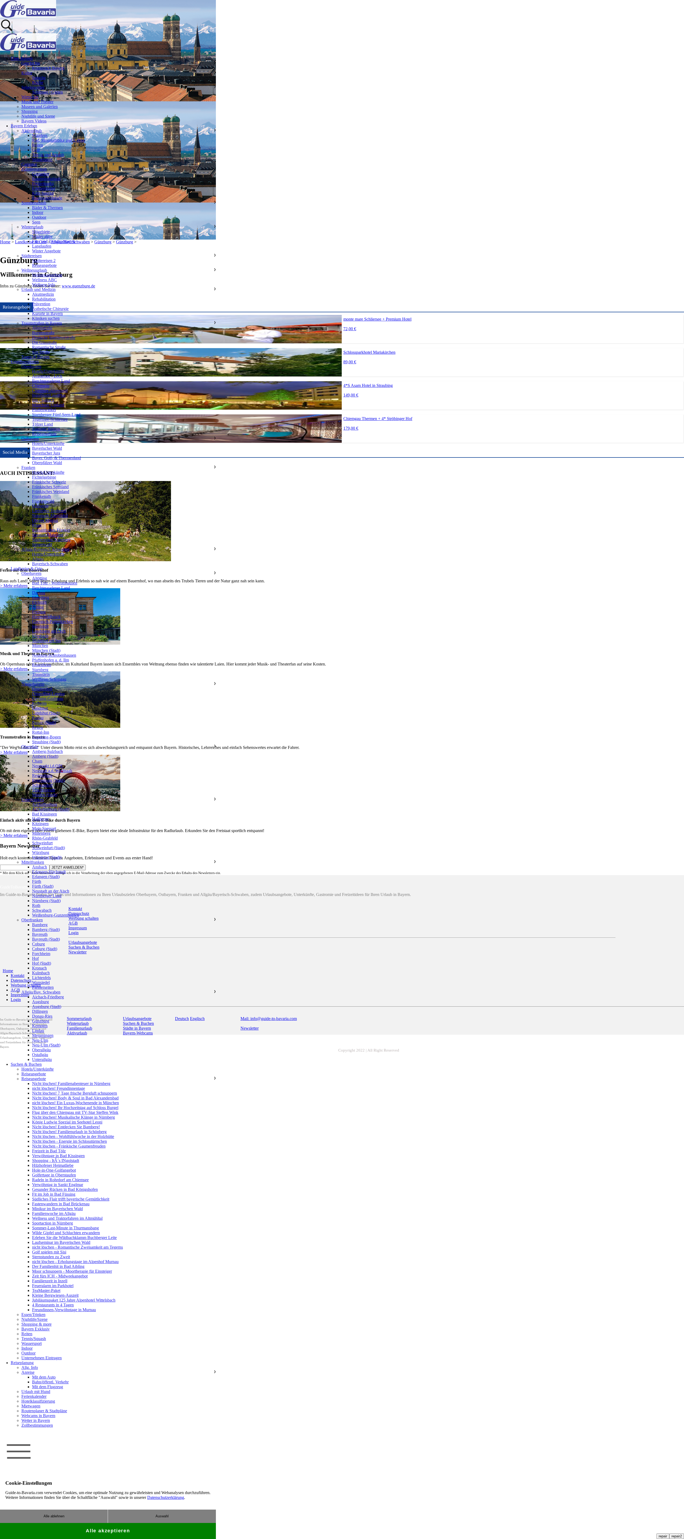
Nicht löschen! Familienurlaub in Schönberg (69, 1131)
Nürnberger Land (46, 896)
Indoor (37, 212)
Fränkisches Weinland (50, 491)
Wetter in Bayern (35, 1420)
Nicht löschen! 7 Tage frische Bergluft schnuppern (74, 1093)
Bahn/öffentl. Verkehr (50, 1382)
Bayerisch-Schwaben (50, 563)
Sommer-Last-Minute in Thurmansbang (65, 1228)
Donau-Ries (42, 1016)
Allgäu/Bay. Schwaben (40, 992)
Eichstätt (39, 602)
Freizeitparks (43, 183)
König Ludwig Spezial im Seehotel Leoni (67, 1122)
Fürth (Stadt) (42, 886)
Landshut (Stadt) (46, 713)
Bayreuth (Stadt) (46, 939)
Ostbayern (30, 438)
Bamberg (40, 924)
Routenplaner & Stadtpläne (44, 1411)
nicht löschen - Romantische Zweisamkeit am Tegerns (77, 1247)
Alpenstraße (42, 328)
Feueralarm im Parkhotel (52, 1285)
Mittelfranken (32, 862)
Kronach (39, 968)
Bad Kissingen (44, 814)
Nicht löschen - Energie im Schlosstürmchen (69, 1141)
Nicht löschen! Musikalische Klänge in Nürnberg (73, 1117)
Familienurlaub (34, 169)
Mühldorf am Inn (46, 640)
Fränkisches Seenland (50, 486)
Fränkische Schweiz (49, 482)
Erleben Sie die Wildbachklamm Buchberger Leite (74, 1237)
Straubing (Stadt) (46, 742)
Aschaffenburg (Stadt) (50, 809)
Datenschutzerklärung (165, 1497)
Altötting (39, 578)
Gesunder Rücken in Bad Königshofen (65, 1189)
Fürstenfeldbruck (46, 616)
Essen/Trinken (33, 1314)
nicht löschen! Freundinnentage (58, 1088)
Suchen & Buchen (26, 1064)
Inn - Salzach (43, 400)
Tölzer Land (42, 424)
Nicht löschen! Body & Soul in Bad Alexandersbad (75, 1098)
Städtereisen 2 (44, 260)
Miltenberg (41, 833)
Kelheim (39, 703)
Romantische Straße (49, 347)
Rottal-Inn (40, 732)
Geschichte (30, 63)
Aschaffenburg (44, 804)
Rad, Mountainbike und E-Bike (58, 140)
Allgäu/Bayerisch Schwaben (45, 549)
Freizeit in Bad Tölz (49, 1151)
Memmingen (42, 1035)
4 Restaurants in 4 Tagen (53, 1305)
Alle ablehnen (54, 1516)
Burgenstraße (43, 332)
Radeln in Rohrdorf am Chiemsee (60, 1180)
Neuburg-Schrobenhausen (54, 655)
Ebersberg (40, 597)
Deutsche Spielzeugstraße (53, 337)
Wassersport (42, 159)
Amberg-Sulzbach (47, 751)
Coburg (38, 944)
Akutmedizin (43, 294)
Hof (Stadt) (41, 963)
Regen (37, 727)
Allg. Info (29, 1367)
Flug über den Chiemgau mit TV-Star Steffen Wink (75, 1112)
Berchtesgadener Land (51, 381)
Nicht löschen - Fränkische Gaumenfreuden (69, 1146)
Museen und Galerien (39, 106)
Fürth (36, 881)
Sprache (39, 77)
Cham (37, 761)
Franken (28, 467)
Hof (35, 958)
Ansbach (39, 867)
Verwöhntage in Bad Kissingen (58, 1155)
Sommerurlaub (33, 203)
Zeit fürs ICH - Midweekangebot (60, 1276)
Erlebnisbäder (43, 188)
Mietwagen (30, 1406)
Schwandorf (42, 785)
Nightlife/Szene (34, 1319)
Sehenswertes (32, 87)
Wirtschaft (29, 97)
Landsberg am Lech (49, 631)
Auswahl (162, 1516)
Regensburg (42, 775)
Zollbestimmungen (37, 1425)
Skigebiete (41, 231)
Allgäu (38, 559)
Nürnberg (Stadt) (46, 900)
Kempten (40, 1026)
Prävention (41, 304)
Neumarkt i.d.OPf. (47, 766)
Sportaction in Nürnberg (52, 1223)
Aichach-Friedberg (48, 997)
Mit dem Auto (44, 1377)
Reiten (37, 145)
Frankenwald (43, 501)
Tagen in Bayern (35, 357)
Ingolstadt (40, 626)
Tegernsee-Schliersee (50, 419)
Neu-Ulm (40, 1040)
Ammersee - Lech (47, 376)
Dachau (38, 592)
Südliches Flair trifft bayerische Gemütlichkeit (70, 1199)
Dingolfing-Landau (48, 693)
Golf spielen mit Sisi (49, 1252)
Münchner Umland (48, 405)
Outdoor (39, 217)
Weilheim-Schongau (49, 679)
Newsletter (249, 1028)
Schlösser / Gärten (47, 92)
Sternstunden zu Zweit (51, 1257)
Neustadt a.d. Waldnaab (52, 770)
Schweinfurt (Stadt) (48, 847)
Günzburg (40, 1021)
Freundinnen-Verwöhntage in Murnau (64, 1309)
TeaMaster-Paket (46, 1290)
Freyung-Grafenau (47, 698)
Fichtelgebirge (44, 477)
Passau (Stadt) (44, 722)
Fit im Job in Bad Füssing (53, 1194)
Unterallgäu (42, 1059)
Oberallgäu (41, 1050)
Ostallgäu (40, 1054)
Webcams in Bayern (38, 1415)
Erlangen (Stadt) (46, 876)
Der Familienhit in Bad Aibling (58, 1266)
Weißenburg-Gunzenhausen (55, 915)
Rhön (36, 525)
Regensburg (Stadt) (48, 780)
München (40, 645)
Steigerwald (42, 544)
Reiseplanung (22, 1362)
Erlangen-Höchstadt (49, 871)
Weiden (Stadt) (44, 794)
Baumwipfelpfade (47, 198)
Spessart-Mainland (47, 535)
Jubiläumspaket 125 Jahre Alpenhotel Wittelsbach (73, 1300)
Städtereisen (31, 255)
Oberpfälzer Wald (47, 462)
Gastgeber (40, 174)
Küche (37, 82)
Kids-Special (43, 193)
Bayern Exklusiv (35, 1329)
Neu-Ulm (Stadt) (46, 1045)
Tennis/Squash (33, 1338)
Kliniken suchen (46, 318)
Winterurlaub (32, 227)
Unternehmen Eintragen (41, 1358)
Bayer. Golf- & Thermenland (56, 458)
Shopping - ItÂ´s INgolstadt (55, 1160)
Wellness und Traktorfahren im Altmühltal (67, 1218)
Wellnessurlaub (34, 270)
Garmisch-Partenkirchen (52, 621)
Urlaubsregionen (25, 361)
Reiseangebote (44, 265)
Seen (36, 222)
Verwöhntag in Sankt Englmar (57, 1184)
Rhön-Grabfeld (45, 838)
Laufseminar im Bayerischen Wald (61, 1242)
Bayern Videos (33, 121)
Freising (39, 612)
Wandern (39, 135)
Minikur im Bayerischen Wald (57, 1208)
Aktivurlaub (31, 130)
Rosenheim (41, 665)
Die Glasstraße (44, 342)
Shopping (29, 111)
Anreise (27, 1372)
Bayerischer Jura (46, 453)
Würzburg (40, 852)
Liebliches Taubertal (49, 511)
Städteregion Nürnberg (51, 539)
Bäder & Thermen (47, 207)
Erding (38, 607)
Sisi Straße (41, 352)
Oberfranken (32, 920)
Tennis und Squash (48, 154)
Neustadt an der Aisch (50, 891)
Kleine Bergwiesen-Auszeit (55, 1295)
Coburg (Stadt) (44, 949)
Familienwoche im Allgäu (54, 1213)
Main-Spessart (44, 828)
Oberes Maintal (45, 520)
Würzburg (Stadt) (46, 857)
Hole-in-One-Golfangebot (54, 1170)
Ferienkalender (33, 1396)
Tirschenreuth (43, 790)
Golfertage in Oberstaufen (54, 1175)
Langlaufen (41, 246)
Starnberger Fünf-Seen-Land (56, 414)
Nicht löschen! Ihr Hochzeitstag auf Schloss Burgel (75, 1107)
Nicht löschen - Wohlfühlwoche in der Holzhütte (73, 1136)
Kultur (26, 73)
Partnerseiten (43, 987)
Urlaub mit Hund (35, 1391)
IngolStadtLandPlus (48, 395)
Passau (38, 717)
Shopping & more (36, 1324)
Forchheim (41, 953)
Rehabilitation (44, 299)
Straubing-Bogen (46, 737)
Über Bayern (22, 58)
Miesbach (40, 636)
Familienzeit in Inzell (49, 1281)
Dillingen (40, 1011)
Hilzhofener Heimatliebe (52, 1165)
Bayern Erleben (24, 126)
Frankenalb (41, 496)
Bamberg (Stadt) (46, 929)
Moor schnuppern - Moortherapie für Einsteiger (72, 1271)
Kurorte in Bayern (47, 313)
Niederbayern (32, 684)
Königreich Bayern (48, 68)
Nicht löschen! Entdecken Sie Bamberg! (66, 1127)
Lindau (38, 1030)
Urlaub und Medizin (38, 289)
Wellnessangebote (47, 275)
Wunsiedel (41, 982)
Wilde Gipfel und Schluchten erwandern (66, 1232)
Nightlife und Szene (38, 116)
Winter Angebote (46, 251)
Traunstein (41, 674)
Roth (36, 905)
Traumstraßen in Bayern (41, 323)
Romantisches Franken (51, 530)
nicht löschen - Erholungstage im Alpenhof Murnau (75, 1261)
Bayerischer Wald (47, 448)
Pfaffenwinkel (44, 409)
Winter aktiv (42, 236)
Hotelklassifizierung (38, 1401)
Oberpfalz (29, 746)
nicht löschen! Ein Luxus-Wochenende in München (75, 1103)
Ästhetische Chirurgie (50, 308)
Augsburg (40, 1001)
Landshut (40, 708)
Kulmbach (41, 973)
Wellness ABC (44, 280)
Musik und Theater (37, 101)
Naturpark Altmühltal (50, 515)
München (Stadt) (46, 650)
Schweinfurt (42, 843)
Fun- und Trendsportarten (53, 241)
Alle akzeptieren (108, 1530)
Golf (36, 150)
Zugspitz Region (46, 429)
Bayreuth (40, 934)
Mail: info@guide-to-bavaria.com (268, 1018)
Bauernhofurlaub (46, 178)
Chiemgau (40, 385)
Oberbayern (31, 366)
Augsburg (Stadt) (46, 1006)
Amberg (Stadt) (45, 756)
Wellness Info (43, 284)
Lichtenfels (41, 977)
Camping (29, 164)
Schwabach (42, 910)
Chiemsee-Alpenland (50, 390)
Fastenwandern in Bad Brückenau (61, 1204)
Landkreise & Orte (26, 568)
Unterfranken (32, 799)
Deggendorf (42, 689)
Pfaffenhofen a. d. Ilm (50, 660)
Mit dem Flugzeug (47, 1386)
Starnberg (40, 669)
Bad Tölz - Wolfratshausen (54, 583)
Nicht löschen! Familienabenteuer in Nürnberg (71, 1083)
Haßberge (40, 506)
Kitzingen (40, 823)
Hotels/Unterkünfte (48, 371)
